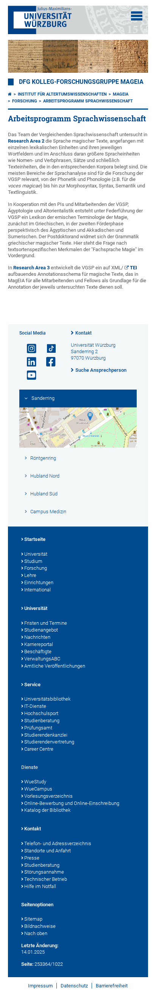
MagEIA (120, 94)
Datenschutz (74, 986)
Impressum (40, 986)
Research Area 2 (26, 141)
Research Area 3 (31, 267)
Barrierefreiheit (112, 986)
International (37, 590)
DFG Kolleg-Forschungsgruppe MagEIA (81, 82)
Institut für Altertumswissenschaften (62, 94)
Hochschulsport (41, 713)
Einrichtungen (38, 582)
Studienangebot (41, 630)
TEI (133, 267)
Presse (31, 858)
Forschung (24, 101)
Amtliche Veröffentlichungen (54, 666)
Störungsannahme (44, 872)
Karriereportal (38, 644)
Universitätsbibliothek (47, 699)
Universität (35, 554)
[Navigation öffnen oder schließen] (136, 15)
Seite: (27, 964)
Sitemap (33, 919)
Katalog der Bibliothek (47, 810)
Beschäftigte (37, 651)
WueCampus (38, 789)
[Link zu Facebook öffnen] (48, 362)
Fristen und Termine (45, 623)
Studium (33, 561)
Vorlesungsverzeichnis (48, 796)
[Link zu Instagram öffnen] (28, 348)
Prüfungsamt (38, 728)
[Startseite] (10, 94)
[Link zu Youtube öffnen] (28, 375)
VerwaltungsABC (42, 659)
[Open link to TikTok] (48, 348)
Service (32, 684)
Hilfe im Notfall (40, 886)
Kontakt (83, 333)
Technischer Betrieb (45, 879)
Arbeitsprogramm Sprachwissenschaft (88, 101)
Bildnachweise (40, 926)
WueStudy (35, 781)
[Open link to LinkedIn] (28, 362)
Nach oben (35, 933)
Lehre (30, 575)
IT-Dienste (35, 706)
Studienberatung (41, 720)
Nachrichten (37, 637)
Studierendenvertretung (49, 742)
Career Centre (38, 749)
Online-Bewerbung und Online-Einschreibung (71, 803)
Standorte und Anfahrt (47, 851)
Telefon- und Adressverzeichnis (57, 843)
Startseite (34, 539)
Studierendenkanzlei (45, 735)
